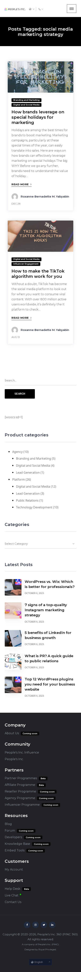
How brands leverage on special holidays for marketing (37, 117)
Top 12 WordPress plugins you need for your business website (50, 684)
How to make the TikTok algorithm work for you (37, 274)
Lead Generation (28, 472)
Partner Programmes (21, 778)
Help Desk (12, 889)
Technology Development (34, 507)
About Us (12, 733)
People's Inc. (14, 759)
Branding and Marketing (33, 458)
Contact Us (13, 902)
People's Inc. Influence (22, 752)
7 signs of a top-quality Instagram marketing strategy (46, 610)
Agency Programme (20, 798)
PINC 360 (70, 934)
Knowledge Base (17, 844)
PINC (55, 944)
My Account (14, 869)
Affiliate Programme (20, 785)
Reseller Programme (20, 791)
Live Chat (11, 895)
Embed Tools (14, 850)
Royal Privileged (47, 949)
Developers (13, 837)
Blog (8, 824)
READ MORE (20, 184)
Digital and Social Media (33, 465)
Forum (10, 830)
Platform (18, 479)
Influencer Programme (22, 804)
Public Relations (27, 500)
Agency (17, 452)
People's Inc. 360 (49, 934)
